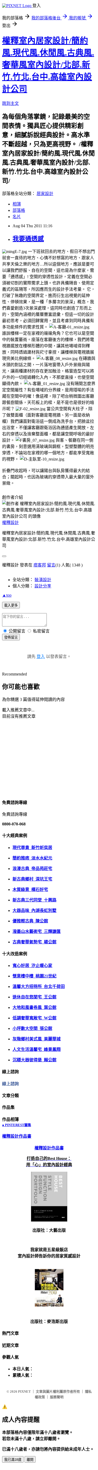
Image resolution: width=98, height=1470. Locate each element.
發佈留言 (11, 637)
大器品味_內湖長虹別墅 (34, 910)
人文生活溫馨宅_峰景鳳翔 (37, 1049)
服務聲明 (57, 1397)
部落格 (19, 210)
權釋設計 (10, 522)
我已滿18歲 (12, 1460)
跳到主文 (10, 103)
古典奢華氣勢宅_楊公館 (34, 942)
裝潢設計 (42, 579)
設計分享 (42, 586)
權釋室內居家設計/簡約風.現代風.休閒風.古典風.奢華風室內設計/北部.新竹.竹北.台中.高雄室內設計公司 (48, 65)
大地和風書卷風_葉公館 (34, 1007)
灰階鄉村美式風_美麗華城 (37, 1039)
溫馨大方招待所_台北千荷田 (39, 986)
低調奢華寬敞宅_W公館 (34, 1018)
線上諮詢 (10, 1084)
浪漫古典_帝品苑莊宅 (32, 868)
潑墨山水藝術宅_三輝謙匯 (37, 931)
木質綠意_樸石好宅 (30, 889)
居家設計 (45, 193)
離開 (30, 1460)
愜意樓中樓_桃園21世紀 (34, 976)
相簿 (17, 204)
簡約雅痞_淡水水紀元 (32, 858)
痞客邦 (39, 565)
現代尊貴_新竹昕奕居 (32, 847)
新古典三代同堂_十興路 (34, 900)
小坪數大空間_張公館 (32, 1028)
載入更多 (11, 605)
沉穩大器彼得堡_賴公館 (34, 1060)
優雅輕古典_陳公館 (30, 921)
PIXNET (24, 1391)
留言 (51, 565)
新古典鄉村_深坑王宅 (32, 879)
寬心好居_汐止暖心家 (32, 965)
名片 (17, 216)
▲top (6, 595)
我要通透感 (28, 238)
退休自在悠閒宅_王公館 (34, 997)
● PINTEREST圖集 (16, 1125)
